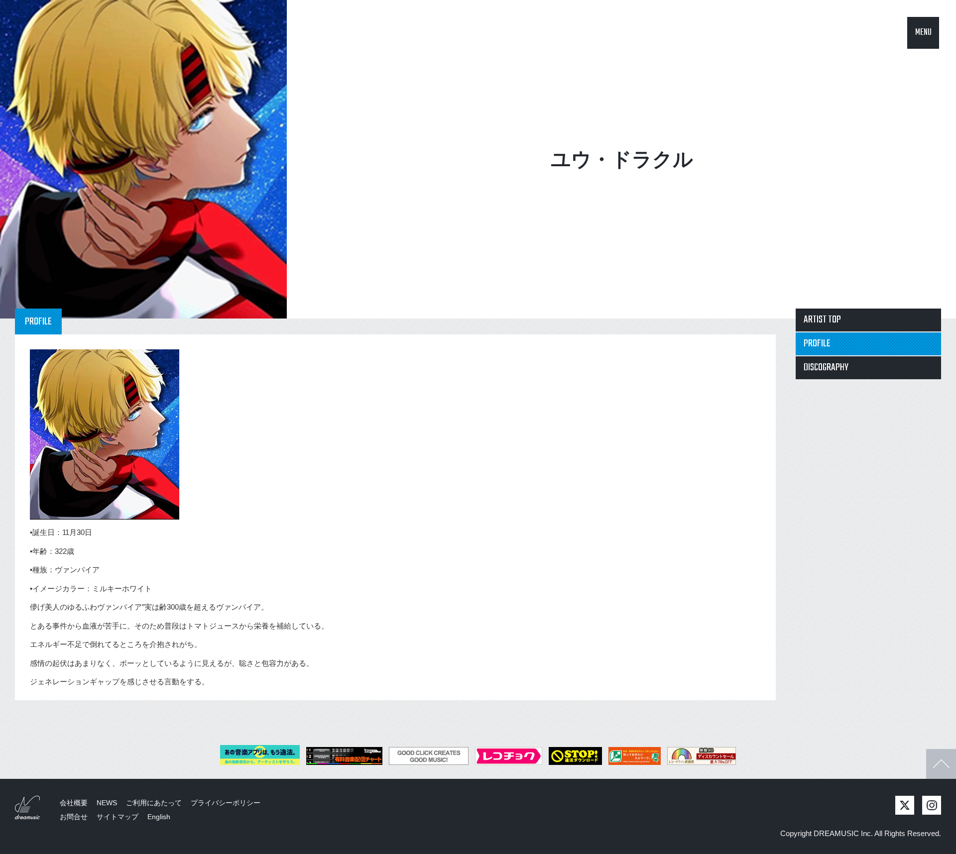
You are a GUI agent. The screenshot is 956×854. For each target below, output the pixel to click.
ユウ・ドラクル (622, 159)
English (158, 817)
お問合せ (74, 817)
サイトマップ (117, 817)
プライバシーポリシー (225, 803)
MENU (923, 32)
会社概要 (74, 803)
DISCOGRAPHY (826, 367)
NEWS (107, 803)
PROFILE (817, 343)
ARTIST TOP (822, 319)
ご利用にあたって (154, 803)
